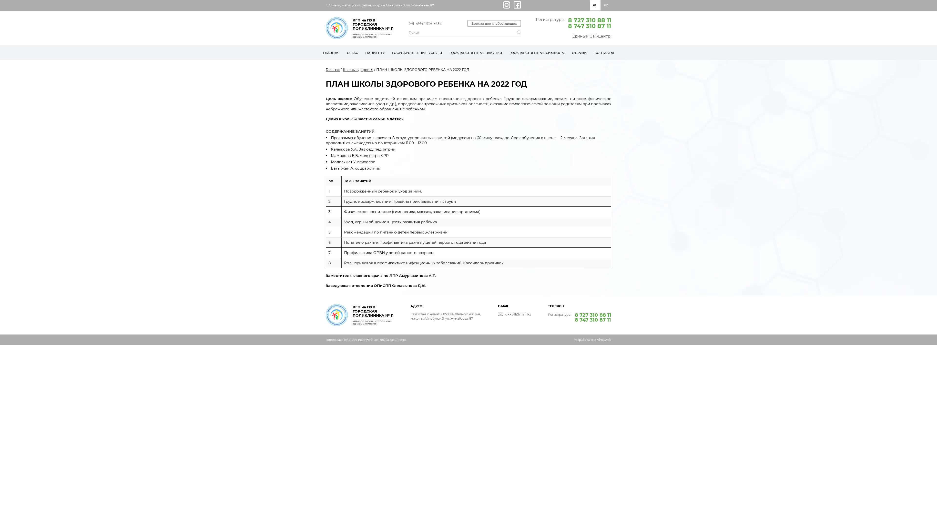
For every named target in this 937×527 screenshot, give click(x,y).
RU (595, 5)
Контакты (604, 53)
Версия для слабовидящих (494, 23)
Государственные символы (537, 53)
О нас (352, 53)
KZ (606, 5)
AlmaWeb (604, 340)
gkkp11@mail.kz (429, 23)
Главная (331, 53)
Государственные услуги (417, 53)
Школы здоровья (358, 70)
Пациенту (375, 53)
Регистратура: (573, 23)
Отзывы (579, 53)
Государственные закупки (475, 53)
